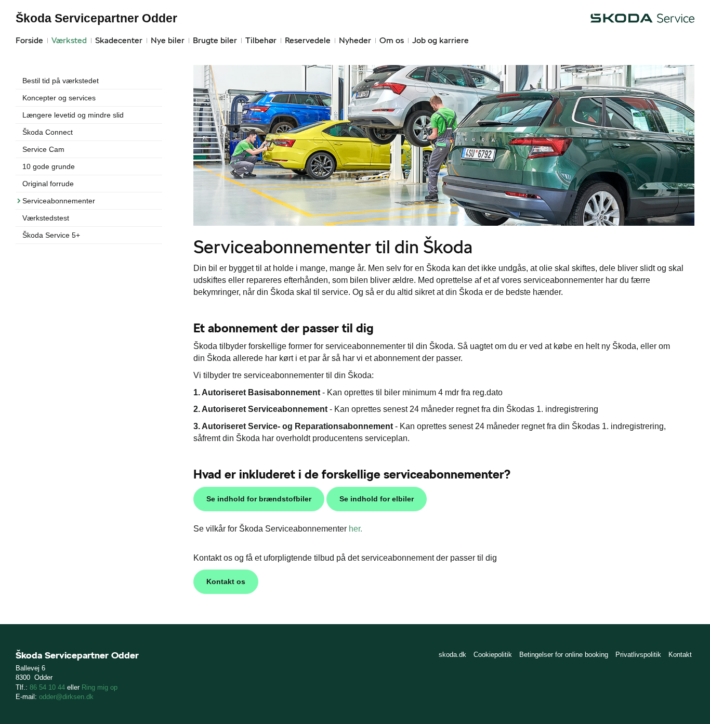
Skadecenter (118, 40)
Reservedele (308, 40)
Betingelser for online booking (563, 654)
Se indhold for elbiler (376, 499)
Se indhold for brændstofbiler (258, 499)
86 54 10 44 (48, 687)
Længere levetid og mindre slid (73, 115)
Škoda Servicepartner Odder (96, 18)
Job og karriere (440, 40)
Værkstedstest (45, 218)
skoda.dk (452, 654)
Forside (29, 40)
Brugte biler (215, 40)
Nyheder (355, 40)
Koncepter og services (59, 98)
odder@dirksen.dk (66, 697)
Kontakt (680, 654)
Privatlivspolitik (638, 654)
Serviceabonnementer (58, 201)
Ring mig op (99, 687)
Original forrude (48, 183)
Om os (391, 40)
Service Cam (43, 149)
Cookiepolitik (493, 654)
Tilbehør (261, 40)
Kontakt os (225, 581)
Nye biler (168, 40)
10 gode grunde (48, 166)
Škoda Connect (47, 132)
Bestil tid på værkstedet (60, 80)
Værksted (69, 40)
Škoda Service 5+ (51, 235)
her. (355, 528)
